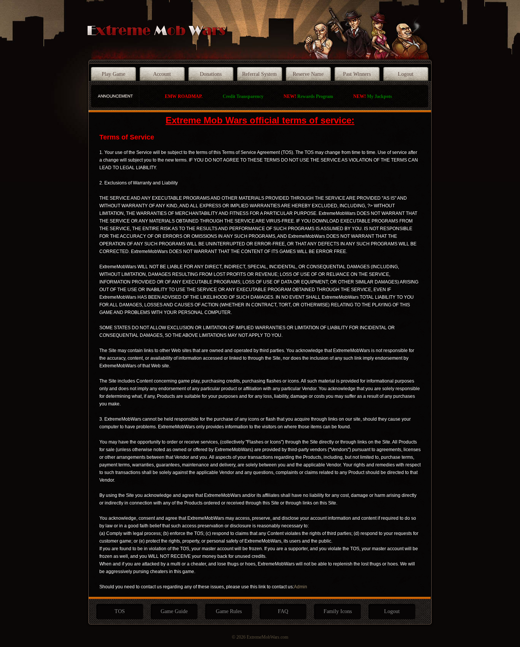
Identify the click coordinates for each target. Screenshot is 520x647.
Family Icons (338, 611)
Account (162, 74)
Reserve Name (308, 74)
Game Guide (174, 611)
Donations (211, 74)
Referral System (259, 74)
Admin (300, 586)
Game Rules (229, 611)
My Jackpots (372, 96)
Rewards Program (308, 96)
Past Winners (357, 74)
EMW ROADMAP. (184, 96)
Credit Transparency (243, 96)
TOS (120, 611)
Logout (405, 74)
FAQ (283, 611)
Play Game (113, 74)
